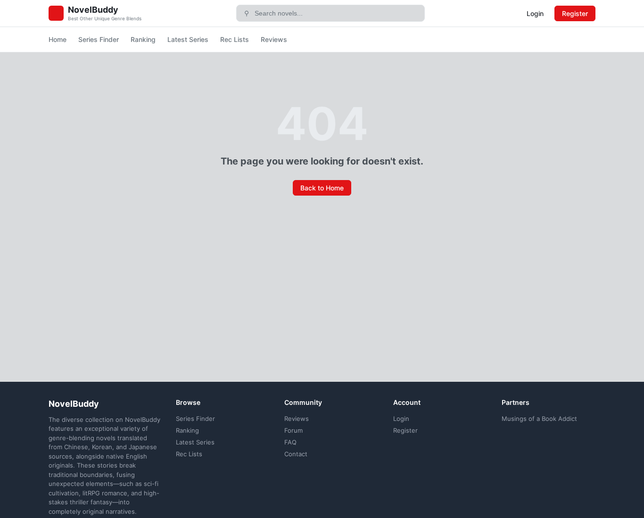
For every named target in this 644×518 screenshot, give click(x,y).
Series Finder (98, 39)
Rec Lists (234, 39)
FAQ (290, 442)
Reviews (274, 39)
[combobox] (336, 13)
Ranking (143, 39)
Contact (295, 454)
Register (575, 13)
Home (57, 39)
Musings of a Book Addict (539, 418)
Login (535, 13)
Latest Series (187, 39)
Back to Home (322, 188)
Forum (293, 430)
